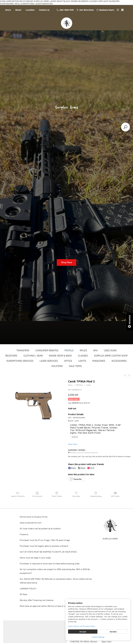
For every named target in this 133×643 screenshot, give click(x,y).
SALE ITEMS (75, 366)
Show (130, 321)
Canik (88, 385)
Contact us (44, 10)
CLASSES (83, 355)
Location (30, 10)
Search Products (18, 496)
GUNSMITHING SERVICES (19, 360)
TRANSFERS (22, 350)
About (18, 10)
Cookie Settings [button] (98, 637)
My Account (37, 496)
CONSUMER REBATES (46, 350)
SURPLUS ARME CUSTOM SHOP (111, 355)
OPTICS (68, 360)
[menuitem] (125, 375)
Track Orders (57, 496)
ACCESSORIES (119, 360)
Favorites (76, 496)
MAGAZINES (98, 360)
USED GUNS (110, 350)
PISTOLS (69, 350)
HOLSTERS (57, 366)
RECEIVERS (11, 355)
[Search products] (125, 127)
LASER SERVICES (49, 360)
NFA (95, 350)
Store (8, 10)
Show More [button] (72, 444)
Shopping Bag (95, 496)
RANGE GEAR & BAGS (60, 355)
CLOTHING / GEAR (33, 355)
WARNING (75, 437)
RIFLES (83, 350)
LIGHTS (82, 360)
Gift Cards (115, 496)
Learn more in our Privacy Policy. (81, 626)
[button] (76, 479)
